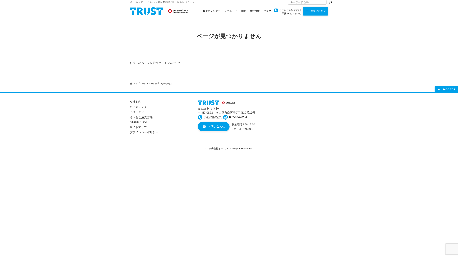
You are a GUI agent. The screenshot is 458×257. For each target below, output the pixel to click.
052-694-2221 (290, 10)
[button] (315, 11)
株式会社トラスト (218, 148)
